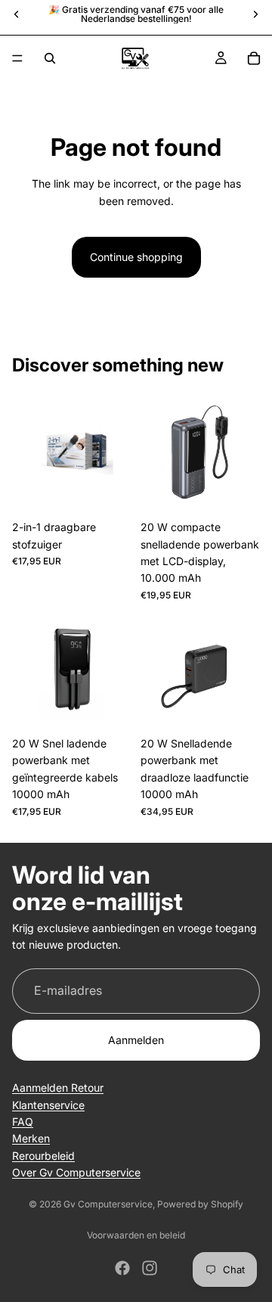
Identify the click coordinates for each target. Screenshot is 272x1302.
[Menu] (17, 58)
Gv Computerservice (108, 1204)
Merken (31, 1138)
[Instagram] (150, 1268)
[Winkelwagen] (253, 58)
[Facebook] (122, 1268)
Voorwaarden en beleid (136, 1235)
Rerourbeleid (43, 1155)
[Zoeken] (49, 58)
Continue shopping (136, 256)
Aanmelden (136, 1039)
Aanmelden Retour (58, 1087)
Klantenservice (48, 1104)
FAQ (22, 1121)
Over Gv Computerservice (76, 1172)
